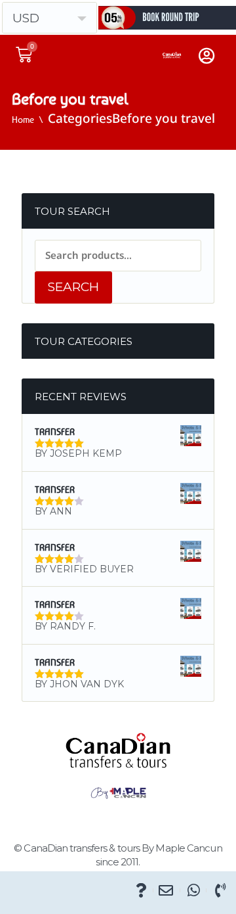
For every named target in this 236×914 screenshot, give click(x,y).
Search (73, 286)
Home (23, 119)
